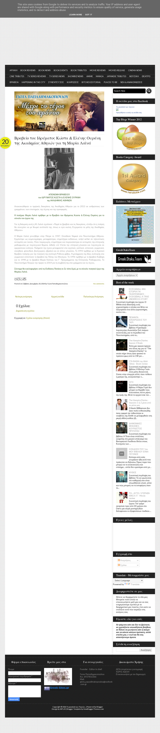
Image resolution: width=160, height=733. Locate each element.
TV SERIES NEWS (57, 76)
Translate (135, 584)
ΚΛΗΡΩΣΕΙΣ (73, 82)
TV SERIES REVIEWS (36, 76)
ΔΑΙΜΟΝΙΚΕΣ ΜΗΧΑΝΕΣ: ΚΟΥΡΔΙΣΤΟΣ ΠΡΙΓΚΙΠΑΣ (135, 427)
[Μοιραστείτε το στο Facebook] (24, 278)
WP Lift (63, 709)
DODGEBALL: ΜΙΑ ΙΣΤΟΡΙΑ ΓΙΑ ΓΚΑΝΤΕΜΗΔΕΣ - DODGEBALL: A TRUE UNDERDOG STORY (139, 294)
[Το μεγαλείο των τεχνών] (117, 110)
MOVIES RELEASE (117, 70)
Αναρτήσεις (125, 560)
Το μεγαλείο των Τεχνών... (76, 707)
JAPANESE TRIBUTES (116, 76)
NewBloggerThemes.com (93, 709)
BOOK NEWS (45, 70)
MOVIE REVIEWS (98, 70)
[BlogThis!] (18, 278)
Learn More (75, 14)
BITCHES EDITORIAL (91, 82)
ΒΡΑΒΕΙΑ (14, 82)
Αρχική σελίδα (57, 296)
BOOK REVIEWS (27, 70)
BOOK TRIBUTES (79, 70)
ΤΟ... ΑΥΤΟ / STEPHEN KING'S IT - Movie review (139, 495)
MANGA (100, 76)
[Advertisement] (80, 41)
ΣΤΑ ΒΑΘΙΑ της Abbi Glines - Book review (138, 362)
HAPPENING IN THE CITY (33, 82)
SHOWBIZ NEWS (75, 76)
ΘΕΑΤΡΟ (146, 76)
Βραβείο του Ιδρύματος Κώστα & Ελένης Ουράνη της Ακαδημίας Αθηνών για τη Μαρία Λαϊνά (57, 140)
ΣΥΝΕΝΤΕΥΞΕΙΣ (56, 82)
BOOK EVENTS (61, 70)
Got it (88, 14)
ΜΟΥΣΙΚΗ (134, 76)
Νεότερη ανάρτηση (23, 296)
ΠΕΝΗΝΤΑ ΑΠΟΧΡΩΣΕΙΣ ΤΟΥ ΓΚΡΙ (138, 320)
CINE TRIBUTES (17, 76)
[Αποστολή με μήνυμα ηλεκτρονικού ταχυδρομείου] (15, 278)
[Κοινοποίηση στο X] (21, 278)
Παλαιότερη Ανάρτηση (93, 296)
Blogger (100, 707)
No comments (98, 284)
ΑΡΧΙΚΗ (13, 70)
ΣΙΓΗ (131, 382)
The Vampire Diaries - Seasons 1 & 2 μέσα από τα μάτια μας (140, 402)
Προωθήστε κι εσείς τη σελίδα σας (129, 112)
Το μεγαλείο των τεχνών (125, 107)
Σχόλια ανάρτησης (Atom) (38, 318)
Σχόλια (123, 565)
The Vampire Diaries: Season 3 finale (138, 341)
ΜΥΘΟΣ (132, 472)
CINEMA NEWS (135, 70)
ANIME (89, 76)
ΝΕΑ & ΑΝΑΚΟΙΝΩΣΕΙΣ (131, 82)
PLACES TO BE (110, 82)
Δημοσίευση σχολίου (25, 311)
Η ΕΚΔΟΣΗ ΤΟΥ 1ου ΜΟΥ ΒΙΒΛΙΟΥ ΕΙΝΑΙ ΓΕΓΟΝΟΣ (138, 451)
